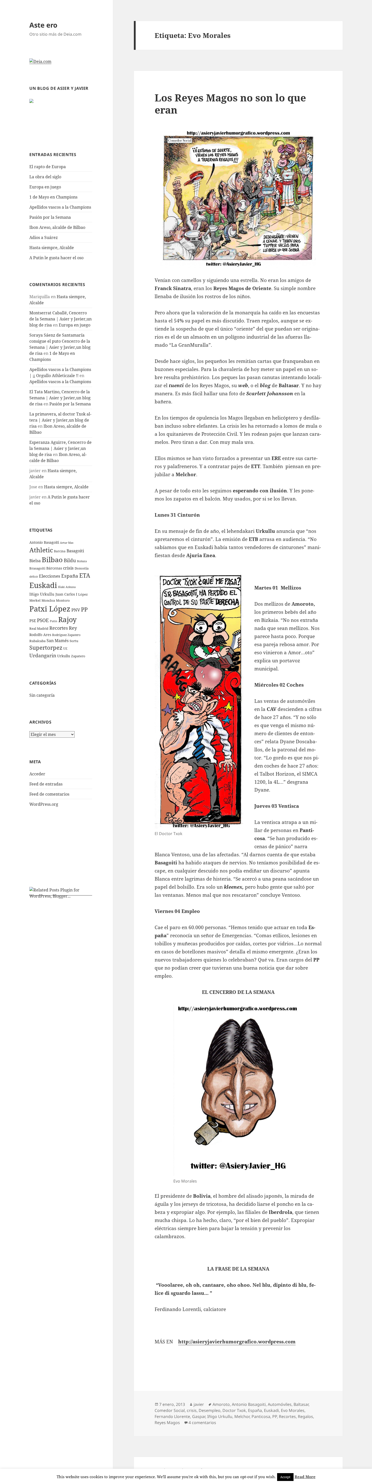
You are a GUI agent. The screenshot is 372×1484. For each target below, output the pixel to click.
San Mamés (58, 640)
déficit (33, 576)
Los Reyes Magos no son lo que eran (230, 103)
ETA (84, 575)
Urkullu (63, 655)
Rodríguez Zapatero (66, 635)
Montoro (63, 600)
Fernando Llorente (172, 1416)
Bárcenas (54, 568)
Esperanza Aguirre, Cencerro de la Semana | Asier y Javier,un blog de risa (60, 448)
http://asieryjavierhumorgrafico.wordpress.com (237, 1341)
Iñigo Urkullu (41, 594)
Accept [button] (285, 1477)
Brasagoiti (37, 568)
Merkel (34, 600)
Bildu (70, 560)
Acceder (37, 774)
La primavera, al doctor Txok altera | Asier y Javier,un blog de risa (60, 420)
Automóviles (280, 1404)
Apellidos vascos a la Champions (60, 207)
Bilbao (52, 559)
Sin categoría (42, 695)
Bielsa (35, 560)
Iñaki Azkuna (67, 587)
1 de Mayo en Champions (53, 197)
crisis (68, 568)
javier (199, 1404)
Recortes (58, 628)
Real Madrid (38, 628)
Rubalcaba (37, 641)
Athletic (41, 550)
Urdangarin (42, 655)
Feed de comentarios (49, 794)
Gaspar (198, 1416)
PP (84, 609)
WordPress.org (43, 804)
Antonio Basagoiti (44, 542)
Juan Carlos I (66, 594)
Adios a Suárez (43, 237)
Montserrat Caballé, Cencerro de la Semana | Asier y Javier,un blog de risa (60, 319)
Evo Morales (292, 1410)
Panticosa (261, 1416)
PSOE (43, 620)
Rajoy (67, 619)
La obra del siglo (45, 177)
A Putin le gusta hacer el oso (56, 257)
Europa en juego (45, 187)
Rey (73, 628)
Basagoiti (75, 551)
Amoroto (221, 1404)
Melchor (242, 1416)
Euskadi (43, 585)
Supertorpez (45, 647)
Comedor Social (170, 1410)
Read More (305, 1476)
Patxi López (49, 609)
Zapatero (78, 656)
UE (65, 648)
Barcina (60, 551)
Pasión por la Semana (50, 217)
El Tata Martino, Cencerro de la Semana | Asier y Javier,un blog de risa (60, 398)
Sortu (74, 641)
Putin (53, 621)
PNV (75, 610)
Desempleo (209, 1410)
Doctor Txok (234, 1410)
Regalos (305, 1416)
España (69, 575)
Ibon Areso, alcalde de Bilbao (57, 227)
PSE (32, 620)
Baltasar (301, 1404)
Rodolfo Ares (40, 634)
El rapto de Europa (47, 166)
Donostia (82, 568)
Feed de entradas (46, 784)
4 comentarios (202, 1422)
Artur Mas (66, 542)
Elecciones (49, 576)
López (83, 594)
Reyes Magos (167, 1422)
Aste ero (43, 25)
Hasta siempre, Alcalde (51, 247)
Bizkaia (82, 561)
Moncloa (48, 600)
